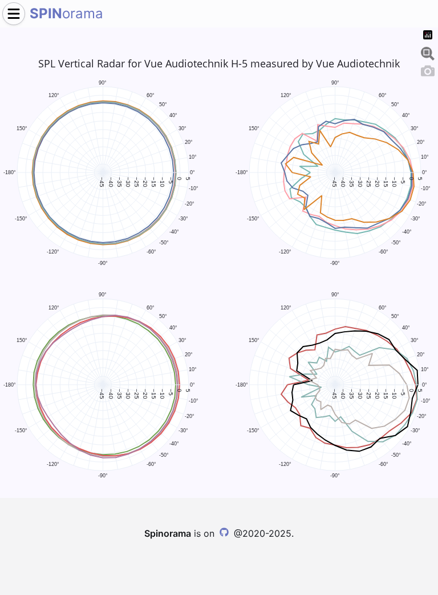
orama (66, 13)
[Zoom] (428, 52)
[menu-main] (13, 13)
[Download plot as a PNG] (428, 69)
